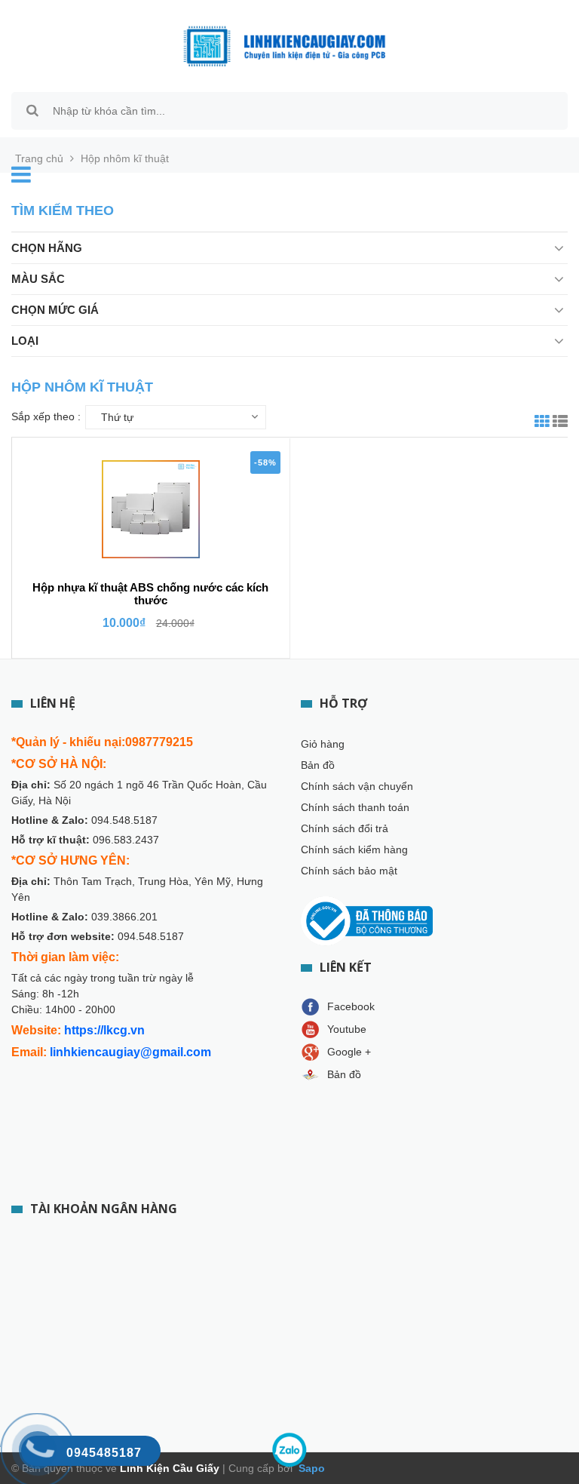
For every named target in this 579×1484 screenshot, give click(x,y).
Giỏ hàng (323, 744)
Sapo (310, 1468)
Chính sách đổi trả (344, 828)
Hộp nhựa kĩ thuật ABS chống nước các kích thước (150, 594)
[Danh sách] (560, 423)
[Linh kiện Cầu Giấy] (284, 45)
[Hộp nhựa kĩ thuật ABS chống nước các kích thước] (150, 509)
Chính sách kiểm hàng (354, 849)
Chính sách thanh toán (355, 807)
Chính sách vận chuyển (357, 786)
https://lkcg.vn (104, 1030)
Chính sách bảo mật (349, 871)
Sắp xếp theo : (46, 416)
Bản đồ (318, 765)
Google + (349, 1052)
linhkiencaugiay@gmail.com (130, 1052)
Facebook (351, 1006)
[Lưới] (542, 423)
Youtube (346, 1029)
